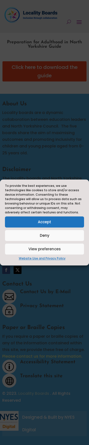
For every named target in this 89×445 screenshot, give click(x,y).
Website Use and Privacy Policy (42, 258)
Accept (44, 221)
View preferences (44, 249)
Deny (44, 235)
